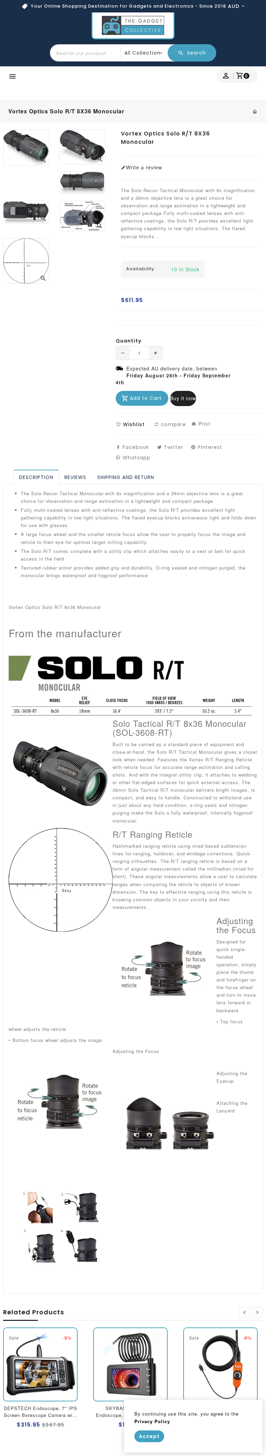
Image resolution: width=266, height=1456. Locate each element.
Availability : (141, 269)
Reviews (75, 477)
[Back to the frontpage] (255, 111)
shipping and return (125, 477)
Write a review (144, 167)
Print (203, 423)
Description (36, 477)
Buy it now (183, 398)
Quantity (128, 340)
